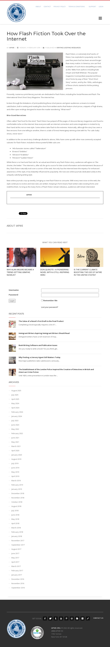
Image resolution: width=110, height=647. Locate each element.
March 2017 (16, 566)
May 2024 (15, 403)
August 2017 (16, 549)
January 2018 (16, 536)
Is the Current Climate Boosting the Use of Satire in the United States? (88, 272)
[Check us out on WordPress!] (72, 618)
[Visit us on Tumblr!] (56, 618)
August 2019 (16, 459)
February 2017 (17, 570)
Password (13, 294)
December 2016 (17, 579)
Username (14, 290)
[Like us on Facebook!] (45, 618)
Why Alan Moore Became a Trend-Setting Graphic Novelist (20, 272)
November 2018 (17, 497)
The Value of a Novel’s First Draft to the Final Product (41, 321)
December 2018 (17, 493)
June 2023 (15, 425)
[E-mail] (11, 202)
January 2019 (16, 489)
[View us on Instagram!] (82, 618)
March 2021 (16, 446)
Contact (47, 6)
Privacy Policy (60, 6)
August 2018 (16, 506)
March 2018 (16, 527)
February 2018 (17, 532)
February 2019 (17, 485)
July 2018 (14, 510)
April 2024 (15, 407)
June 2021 (15, 437)
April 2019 (15, 476)
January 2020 (16, 455)
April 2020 (15, 450)
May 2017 (15, 557)
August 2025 (16, 390)
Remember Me (50, 300)
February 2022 (17, 433)
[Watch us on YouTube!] (61, 618)
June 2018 (15, 515)
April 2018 (15, 523)
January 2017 (16, 575)
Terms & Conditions (76, 6)
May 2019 (15, 472)
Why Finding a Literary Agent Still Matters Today (39, 357)
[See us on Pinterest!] (66, 618)
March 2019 (16, 480)
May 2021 (15, 442)
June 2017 (15, 553)
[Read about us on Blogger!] (77, 618)
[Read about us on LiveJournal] (88, 618)
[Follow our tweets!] (50, 618)
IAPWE (12, 48)
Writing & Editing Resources (69, 48)
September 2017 (18, 545)
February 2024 (17, 412)
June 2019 (15, 467)
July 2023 (14, 420)
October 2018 (16, 502)
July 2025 (14, 395)
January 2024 (16, 416)
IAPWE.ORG (56, 628)
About (38, 6)
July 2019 (14, 463)
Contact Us (98, 618)
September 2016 (18, 587)
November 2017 (17, 540)
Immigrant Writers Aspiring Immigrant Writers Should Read (44, 333)
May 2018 (15, 519)
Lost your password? (49, 307)
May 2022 (15, 429)
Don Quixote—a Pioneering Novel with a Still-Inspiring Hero (54, 272)
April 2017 (15, 562)
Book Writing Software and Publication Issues (38, 345)
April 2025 (15, 399)
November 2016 (17, 583)
